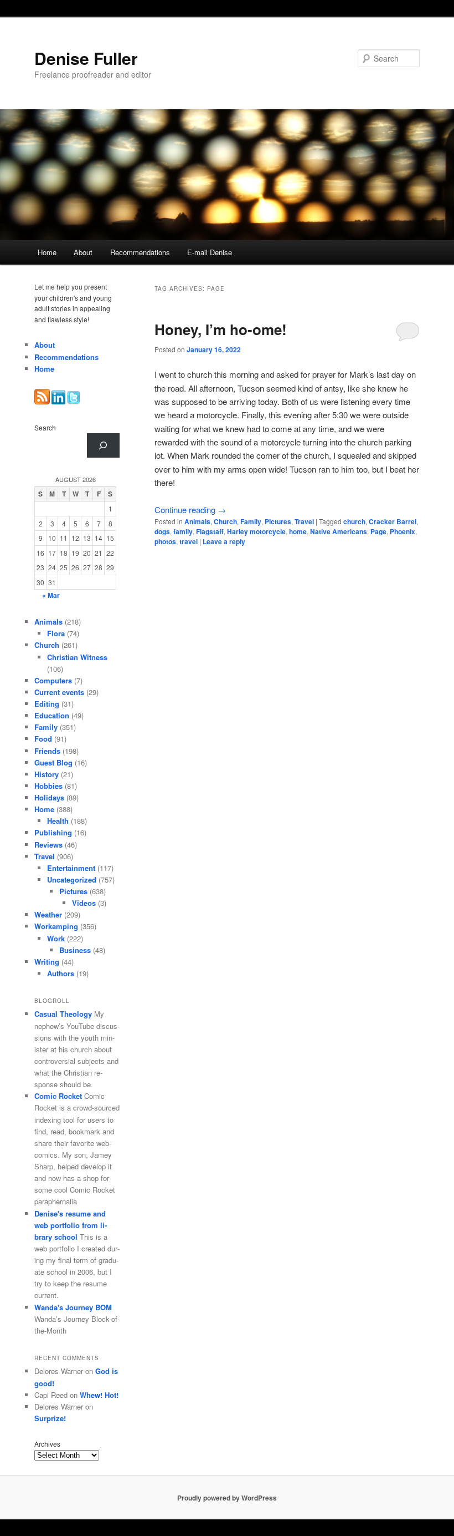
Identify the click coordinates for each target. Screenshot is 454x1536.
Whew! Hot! (99, 1395)
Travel (304, 521)
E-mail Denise (209, 252)
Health (58, 820)
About (83, 252)
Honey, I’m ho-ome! (220, 329)
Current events (59, 692)
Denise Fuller (86, 58)
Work (56, 938)
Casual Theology (63, 1013)
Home (47, 252)
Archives (47, 1443)
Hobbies (48, 785)
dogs (162, 531)
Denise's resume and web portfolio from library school (70, 1225)
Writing (46, 961)
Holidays (49, 797)
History (46, 774)
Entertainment (71, 868)
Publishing (53, 832)
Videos (84, 903)
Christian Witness (77, 657)
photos (165, 541)
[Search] (103, 445)
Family (250, 521)
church (354, 521)
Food (43, 738)
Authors (60, 973)
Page (378, 531)
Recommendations (140, 252)
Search (45, 427)
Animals (197, 521)
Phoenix (402, 531)
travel (188, 541)
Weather (48, 914)
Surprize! (50, 1418)
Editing (46, 703)
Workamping (56, 926)
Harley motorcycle (256, 531)
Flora (56, 633)
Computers (53, 680)
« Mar (51, 595)
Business (75, 950)
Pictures (278, 521)
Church (225, 521)
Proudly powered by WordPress (227, 1498)
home (298, 531)
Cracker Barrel (392, 521)
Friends (47, 751)
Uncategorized (71, 879)
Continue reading (190, 509)
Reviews (48, 844)
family (183, 531)
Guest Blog (53, 762)
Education (51, 715)
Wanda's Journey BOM (73, 1307)
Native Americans (338, 531)
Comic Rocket (58, 1096)
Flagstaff (210, 531)
